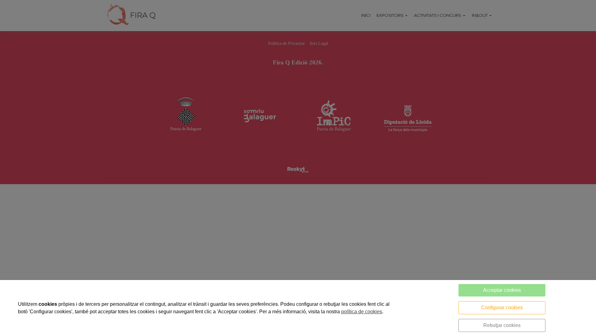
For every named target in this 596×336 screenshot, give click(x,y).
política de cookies (361, 311)
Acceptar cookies (502, 290)
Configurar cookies (502, 307)
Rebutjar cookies (502, 325)
